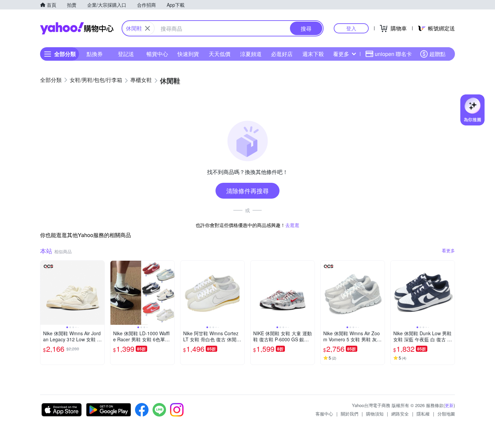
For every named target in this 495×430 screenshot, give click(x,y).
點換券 (95, 54)
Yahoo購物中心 (76, 28)
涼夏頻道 (251, 54)
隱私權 (423, 413)
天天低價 (219, 54)
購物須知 (375, 413)
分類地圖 (446, 413)
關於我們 (349, 413)
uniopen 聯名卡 (393, 54)
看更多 (341, 54)
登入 (351, 28)
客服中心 (324, 413)
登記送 (126, 54)
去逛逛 (292, 225)
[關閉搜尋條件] (147, 28)
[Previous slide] (44, 292)
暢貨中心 (157, 54)
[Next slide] (100, 292)
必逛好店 (282, 54)
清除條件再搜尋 (247, 190)
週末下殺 (313, 54)
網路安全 (400, 413)
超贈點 (437, 54)
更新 (449, 405)
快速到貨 (188, 54)
